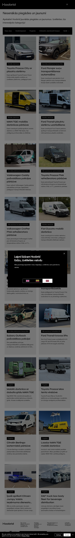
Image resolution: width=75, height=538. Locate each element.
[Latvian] (47, 281)
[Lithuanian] (37, 281)
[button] (64, 253)
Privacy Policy (25, 536)
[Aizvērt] (73, 535)
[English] (28, 281)
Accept (67, 535)
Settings (58, 535)
